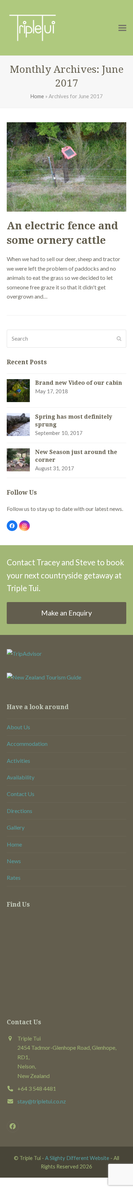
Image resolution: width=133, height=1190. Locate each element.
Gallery (15, 827)
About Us (18, 727)
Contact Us (20, 793)
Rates (14, 877)
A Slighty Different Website (77, 1158)
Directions (19, 810)
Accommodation (27, 743)
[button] (122, 28)
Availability (20, 777)
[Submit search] (119, 338)
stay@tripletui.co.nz (41, 1101)
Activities (18, 760)
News (14, 861)
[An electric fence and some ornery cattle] (67, 166)
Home (37, 96)
